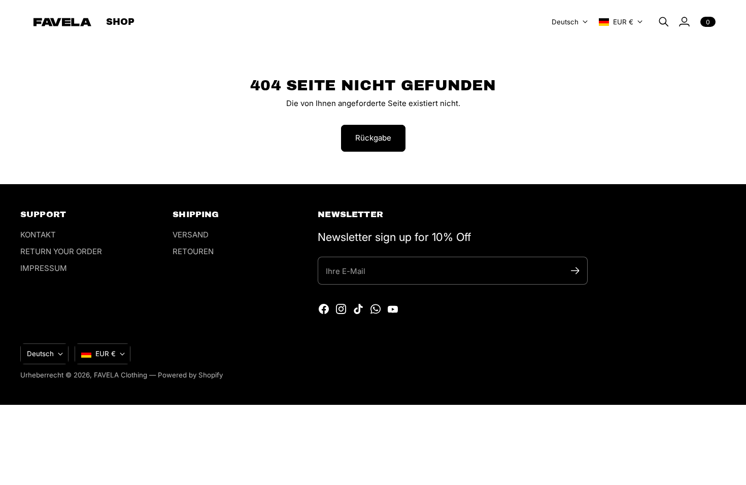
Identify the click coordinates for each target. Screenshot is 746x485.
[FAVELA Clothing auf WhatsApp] (375, 309)
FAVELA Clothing (120, 375)
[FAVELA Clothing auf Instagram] (341, 309)
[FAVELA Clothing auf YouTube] (393, 309)
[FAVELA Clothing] (62, 22)
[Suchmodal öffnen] (664, 22)
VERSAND (191, 234)
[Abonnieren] (574, 270)
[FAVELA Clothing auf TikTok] (358, 309)
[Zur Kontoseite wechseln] (684, 22)
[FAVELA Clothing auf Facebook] (324, 309)
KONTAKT (38, 234)
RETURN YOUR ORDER (61, 251)
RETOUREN (193, 251)
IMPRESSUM (43, 268)
